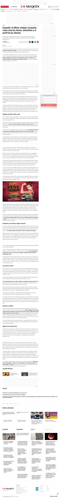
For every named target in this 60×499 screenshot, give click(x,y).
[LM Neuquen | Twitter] (54, 9)
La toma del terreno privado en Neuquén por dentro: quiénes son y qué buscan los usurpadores (33, 374)
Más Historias (19, 11)
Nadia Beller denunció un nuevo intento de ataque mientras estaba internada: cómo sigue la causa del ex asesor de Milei (37, 451)
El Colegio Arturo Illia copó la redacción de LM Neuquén (14, 394)
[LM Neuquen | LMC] (14, 7)
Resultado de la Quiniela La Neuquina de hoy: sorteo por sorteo (51, 421)
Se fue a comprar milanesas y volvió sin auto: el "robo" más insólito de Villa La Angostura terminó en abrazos (22, 451)
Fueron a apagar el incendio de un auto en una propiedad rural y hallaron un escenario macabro (36, 461)
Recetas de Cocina (25, 11)
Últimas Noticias (16, 9)
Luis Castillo (5, 41)
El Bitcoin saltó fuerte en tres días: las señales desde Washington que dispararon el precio (37, 477)
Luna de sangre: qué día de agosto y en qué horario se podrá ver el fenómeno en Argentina (50, 443)
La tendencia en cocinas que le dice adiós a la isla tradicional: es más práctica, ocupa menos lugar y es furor (51, 475)
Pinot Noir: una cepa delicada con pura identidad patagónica (14, 374)
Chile (18, 403)
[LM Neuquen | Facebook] (52, 9)
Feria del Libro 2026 (8, 11)
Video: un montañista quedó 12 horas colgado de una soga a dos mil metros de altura (37, 443)
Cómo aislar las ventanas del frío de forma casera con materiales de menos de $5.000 (51, 459)
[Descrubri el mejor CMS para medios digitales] (53, 497)
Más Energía (30, 9)
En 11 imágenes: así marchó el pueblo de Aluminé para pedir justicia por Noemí (22, 468)
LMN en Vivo (14, 11)
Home (11, 9)
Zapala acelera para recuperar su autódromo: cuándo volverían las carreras (9, 470)
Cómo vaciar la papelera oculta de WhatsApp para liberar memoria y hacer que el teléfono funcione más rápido (51, 467)
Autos (43, 9)
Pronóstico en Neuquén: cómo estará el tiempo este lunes (8, 442)
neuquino (10, 403)
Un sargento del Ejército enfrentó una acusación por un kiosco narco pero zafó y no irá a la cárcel (23, 443)
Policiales (25, 9)
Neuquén (21, 9)
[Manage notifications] (58, 493)
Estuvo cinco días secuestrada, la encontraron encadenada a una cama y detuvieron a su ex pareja (37, 469)
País (40, 9)
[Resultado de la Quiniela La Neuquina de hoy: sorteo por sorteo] (51, 415)
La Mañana (25, 25)
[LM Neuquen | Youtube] (58, 9)
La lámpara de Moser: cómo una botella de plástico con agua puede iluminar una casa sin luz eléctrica (51, 451)
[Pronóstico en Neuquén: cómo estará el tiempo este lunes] (9, 436)
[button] (2, 9)
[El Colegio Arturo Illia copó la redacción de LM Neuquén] (23, 415)
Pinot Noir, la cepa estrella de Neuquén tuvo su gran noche (15, 392)
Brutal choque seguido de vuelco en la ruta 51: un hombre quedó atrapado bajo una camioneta (23, 476)
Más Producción (35, 9)
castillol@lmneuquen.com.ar (6, 42)
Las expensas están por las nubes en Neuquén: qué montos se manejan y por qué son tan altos (9, 449)
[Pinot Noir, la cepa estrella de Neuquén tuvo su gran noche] (9, 415)
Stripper (29, 25)
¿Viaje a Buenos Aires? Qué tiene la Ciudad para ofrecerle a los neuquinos (9, 456)
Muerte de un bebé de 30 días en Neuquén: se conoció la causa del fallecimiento (9, 463)
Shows (15, 403)
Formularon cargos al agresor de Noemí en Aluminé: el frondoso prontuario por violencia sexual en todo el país (22, 461)
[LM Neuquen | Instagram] (56, 9)
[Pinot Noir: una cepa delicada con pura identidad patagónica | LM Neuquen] (6, 374)
